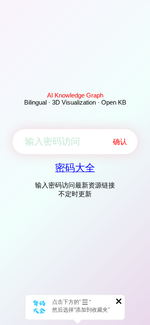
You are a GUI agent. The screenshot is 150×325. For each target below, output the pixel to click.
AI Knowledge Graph (75, 95)
